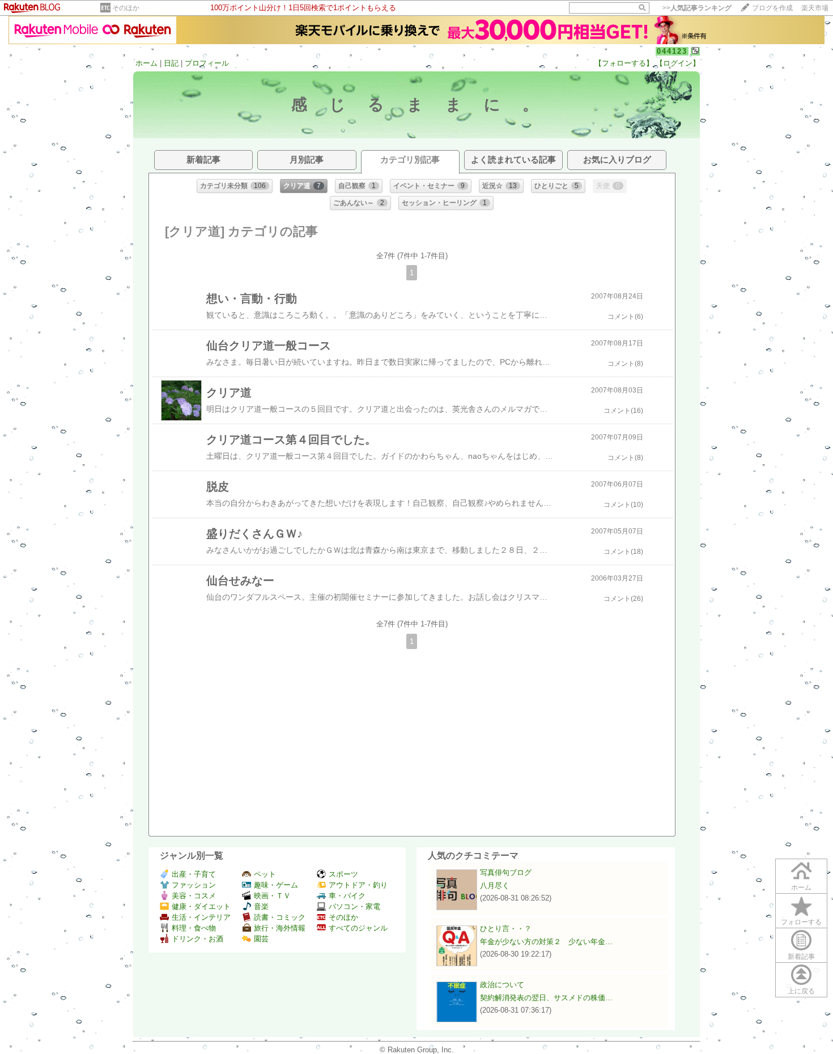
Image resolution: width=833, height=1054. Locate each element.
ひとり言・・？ (506, 928)
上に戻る (801, 991)
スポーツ (343, 874)
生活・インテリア (201, 917)
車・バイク (347, 895)
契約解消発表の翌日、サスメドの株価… (546, 997)
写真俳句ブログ (506, 872)
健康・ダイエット (201, 906)
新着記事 (801, 957)
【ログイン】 (678, 63)
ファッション (194, 885)
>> (697, 8)
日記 (171, 63)
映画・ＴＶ (272, 895)
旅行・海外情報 (279, 928)
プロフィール (207, 63)
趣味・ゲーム (276, 885)
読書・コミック (279, 917)
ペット (265, 874)
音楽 (261, 906)
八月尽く (494, 885)
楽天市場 (814, 8)
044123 (672, 51)
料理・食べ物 (194, 928)
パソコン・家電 (354, 906)
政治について (502, 984)
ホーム (146, 63)
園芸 (261, 938)
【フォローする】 (623, 63)
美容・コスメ (194, 895)
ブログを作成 (772, 8)
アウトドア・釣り (358, 885)
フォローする (801, 922)
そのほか (125, 8)
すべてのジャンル (358, 928)
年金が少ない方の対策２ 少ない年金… (546, 941)
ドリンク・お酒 (197, 938)
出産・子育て (194, 874)
